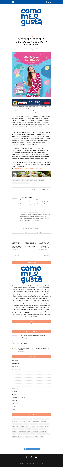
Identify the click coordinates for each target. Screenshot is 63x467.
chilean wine (36, 421)
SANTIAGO (26, 434)
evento (22, 426)
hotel (46, 426)
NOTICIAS (31, 36)
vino (48, 434)
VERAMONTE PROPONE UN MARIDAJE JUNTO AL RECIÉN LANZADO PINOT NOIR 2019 (17, 245)
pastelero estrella (17, 182)
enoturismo (15, 426)
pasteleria (41, 180)
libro (35, 180)
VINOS (13, 409)
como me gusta (16, 180)
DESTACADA (15, 376)
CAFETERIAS (15, 364)
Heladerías (15, 388)
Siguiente (47, 255)
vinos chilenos (29, 436)
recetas (14, 431)
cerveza (14, 421)
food (23, 180)
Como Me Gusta (26, 197)
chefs (24, 421)
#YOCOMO (15, 361)
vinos (22, 436)
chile (29, 421)
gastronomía (29, 180)
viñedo (37, 436)
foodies (33, 426)
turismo (32, 434)
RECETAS (14, 400)
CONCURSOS (15, 373)
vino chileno (15, 436)
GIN (13, 385)
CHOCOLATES (16, 370)
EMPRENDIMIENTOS (18, 379)
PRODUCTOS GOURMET (19, 397)
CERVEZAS (15, 367)
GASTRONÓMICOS (17, 382)
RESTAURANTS (16, 403)
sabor (14, 434)
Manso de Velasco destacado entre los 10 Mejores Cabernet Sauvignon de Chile (31, 244)
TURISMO (14, 406)
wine (42, 436)
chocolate (44, 421)
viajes (43, 434)
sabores (26, 182)
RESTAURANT (35, 431)
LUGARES (14, 391)
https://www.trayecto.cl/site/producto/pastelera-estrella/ (29, 168)
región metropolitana (24, 431)
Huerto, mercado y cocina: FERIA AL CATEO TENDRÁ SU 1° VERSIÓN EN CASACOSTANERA (44, 245)
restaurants (43, 431)
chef (20, 421)
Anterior (15, 255)
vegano (38, 434)
